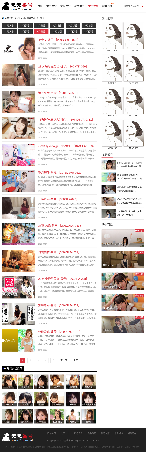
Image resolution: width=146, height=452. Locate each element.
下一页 (63, 360)
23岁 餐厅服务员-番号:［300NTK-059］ (63, 66)
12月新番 (89, 31)
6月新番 (89, 25)
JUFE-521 (112, 83)
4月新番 (57, 25)
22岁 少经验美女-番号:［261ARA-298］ (63, 278)
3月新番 (41, 25)
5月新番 (73, 25)
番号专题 (93, 6)
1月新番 (10, 25)
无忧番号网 (20, 18)
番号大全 (51, 6)
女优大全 (65, 6)
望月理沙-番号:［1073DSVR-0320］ (61, 172)
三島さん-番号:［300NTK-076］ (58, 199)
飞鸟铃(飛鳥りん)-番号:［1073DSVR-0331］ (66, 119)
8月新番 (25, 31)
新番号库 (107, 6)
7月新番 (10, 31)
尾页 (75, 360)
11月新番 (73, 31)
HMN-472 (112, 115)
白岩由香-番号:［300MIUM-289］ (59, 252)
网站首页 (51, 433)
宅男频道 (118, 433)
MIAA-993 (133, 148)
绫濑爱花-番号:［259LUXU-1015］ (60, 331)
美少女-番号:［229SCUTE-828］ (59, 40)
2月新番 (25, 25)
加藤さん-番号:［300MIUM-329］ (59, 305)
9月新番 (41, 31)
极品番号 (79, 6)
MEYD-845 (112, 50)
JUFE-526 (133, 83)
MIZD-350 (133, 115)
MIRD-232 (112, 148)
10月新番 (57, 31)
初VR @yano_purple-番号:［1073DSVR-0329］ (68, 146)
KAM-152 (133, 50)
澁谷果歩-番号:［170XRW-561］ (59, 93)
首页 (40, 6)
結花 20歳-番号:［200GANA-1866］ (61, 225)
